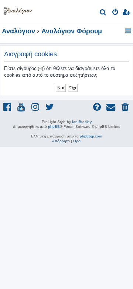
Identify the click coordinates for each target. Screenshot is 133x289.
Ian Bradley (82, 122)
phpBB (54, 126)
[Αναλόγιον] (18, 9)
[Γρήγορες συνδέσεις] (129, 31)
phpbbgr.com (91, 136)
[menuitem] (103, 13)
